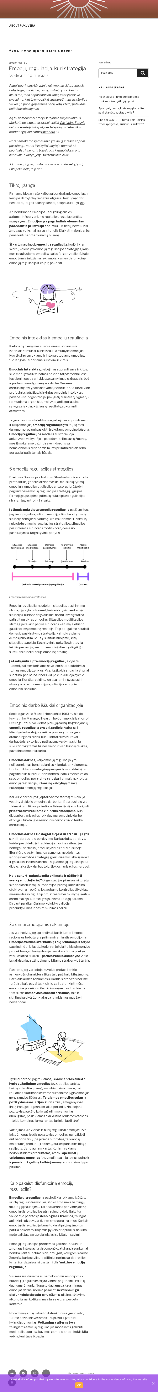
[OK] (153, 1383)
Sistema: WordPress (81, 1373)
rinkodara (48, 132)
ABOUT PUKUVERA (22, 25)
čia (82, 203)
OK (79, 1385)
